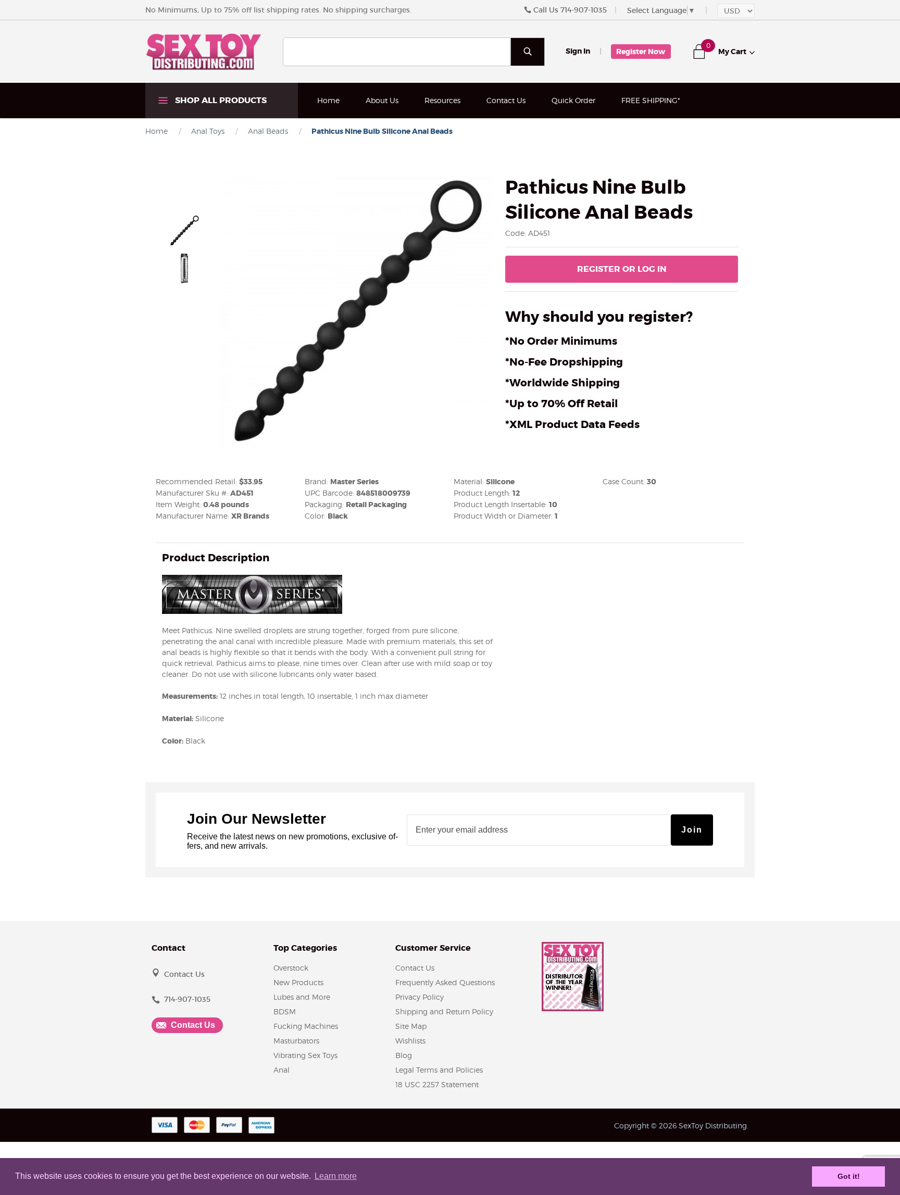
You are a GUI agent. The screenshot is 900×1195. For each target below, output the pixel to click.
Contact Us (506, 100)
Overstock (290, 967)
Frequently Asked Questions (445, 982)
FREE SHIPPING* (650, 100)
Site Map (411, 1026)
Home (328, 100)
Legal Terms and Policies (439, 1069)
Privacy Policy (419, 996)
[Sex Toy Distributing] (203, 51)
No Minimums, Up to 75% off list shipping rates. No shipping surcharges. (278, 10)
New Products (298, 982)
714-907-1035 (583, 10)
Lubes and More (301, 996)
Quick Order (573, 100)
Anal (281, 1069)
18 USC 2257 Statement (437, 1084)
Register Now (640, 51)
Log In (622, 268)
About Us (382, 100)
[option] (184, 230)
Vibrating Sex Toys (305, 1055)
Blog (403, 1055)
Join (692, 829)
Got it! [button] (849, 1176)
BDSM (284, 1011)
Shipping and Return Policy (444, 1011)
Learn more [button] (336, 1176)
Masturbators (296, 1040)
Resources (442, 100)
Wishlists (410, 1040)
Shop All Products (220, 100)
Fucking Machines (305, 1026)
